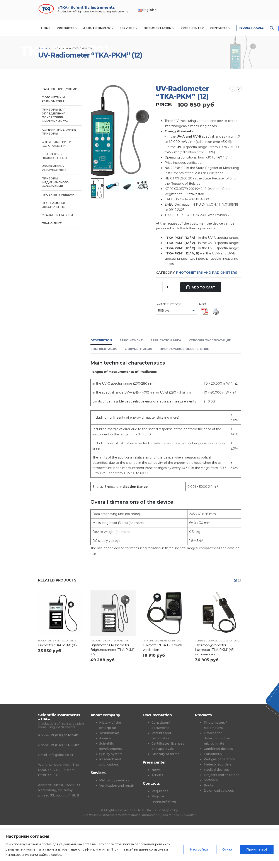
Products (65, 28)
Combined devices (206, 640)
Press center (192, 28)
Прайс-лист (51, 223)
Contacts (218, 28)
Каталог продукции (59, 89)
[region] (139, 845)
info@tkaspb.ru (60, 755)
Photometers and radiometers (206, 272)
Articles (157, 775)
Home (45, 28)
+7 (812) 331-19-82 (64, 745)
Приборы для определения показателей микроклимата (55, 115)
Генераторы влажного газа (54, 156)
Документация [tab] (138, 349)
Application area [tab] (165, 340)
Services (127, 28)
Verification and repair (116, 786)
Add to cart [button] (77, 598)
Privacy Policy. (168, 810)
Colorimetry (213, 754)
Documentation (157, 28)
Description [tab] (101, 340)
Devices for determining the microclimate (217, 738)
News (156, 770)
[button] (235, 580)
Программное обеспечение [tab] (184, 349)
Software (211, 780)
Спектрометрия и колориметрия (56, 143)
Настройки (199, 849)
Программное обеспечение (54, 204)
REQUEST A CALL (251, 27)
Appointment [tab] (131, 340)
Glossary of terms (165, 754)
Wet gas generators (219, 759)
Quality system (110, 754)
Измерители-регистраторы (54, 168)
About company (96, 28)
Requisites (159, 791)
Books (209, 785)
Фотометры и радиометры (53, 99)
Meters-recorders (218, 764)
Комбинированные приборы (59, 131)
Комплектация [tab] (103, 349)
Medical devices (216, 770)
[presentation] (91, 130)
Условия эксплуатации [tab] (210, 340)
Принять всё (256, 849)
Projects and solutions (221, 775)
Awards (105, 738)
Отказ (227, 849)
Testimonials (109, 733)
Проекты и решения (59, 194)
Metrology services (114, 780)
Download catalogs (219, 791)
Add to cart (203, 287)
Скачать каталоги (57, 215)
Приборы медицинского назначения (55, 182)
